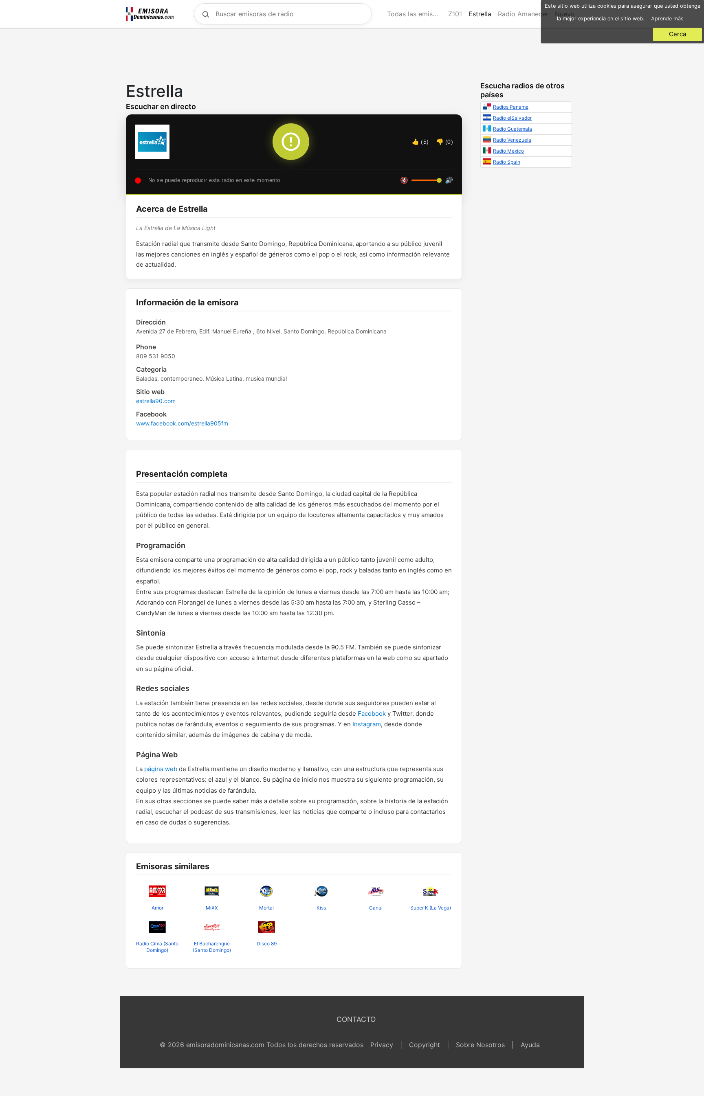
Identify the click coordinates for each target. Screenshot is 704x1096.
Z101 (455, 14)
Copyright (424, 1045)
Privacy (381, 1045)
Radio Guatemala (512, 129)
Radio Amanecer (523, 14)
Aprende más (667, 18)
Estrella (480, 14)
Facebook (372, 713)
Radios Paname (510, 107)
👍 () (420, 141)
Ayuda (530, 1045)
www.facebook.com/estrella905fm (182, 423)
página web (160, 769)
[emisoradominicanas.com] (150, 14)
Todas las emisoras (416, 14)
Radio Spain (506, 162)
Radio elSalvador (512, 118)
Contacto (356, 1019)
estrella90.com (156, 400)
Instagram (366, 724)
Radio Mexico (508, 151)
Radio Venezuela (512, 140)
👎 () (444, 141)
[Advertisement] (352, 52)
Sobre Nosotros (480, 1045)
